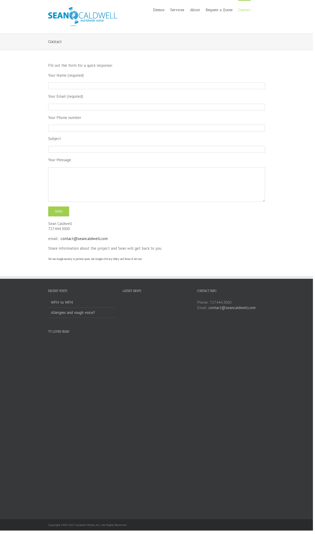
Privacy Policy (111, 259)
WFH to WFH (62, 302)
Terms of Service (133, 259)
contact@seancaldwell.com (84, 238)
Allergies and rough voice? (73, 312)
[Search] (257, 9)
